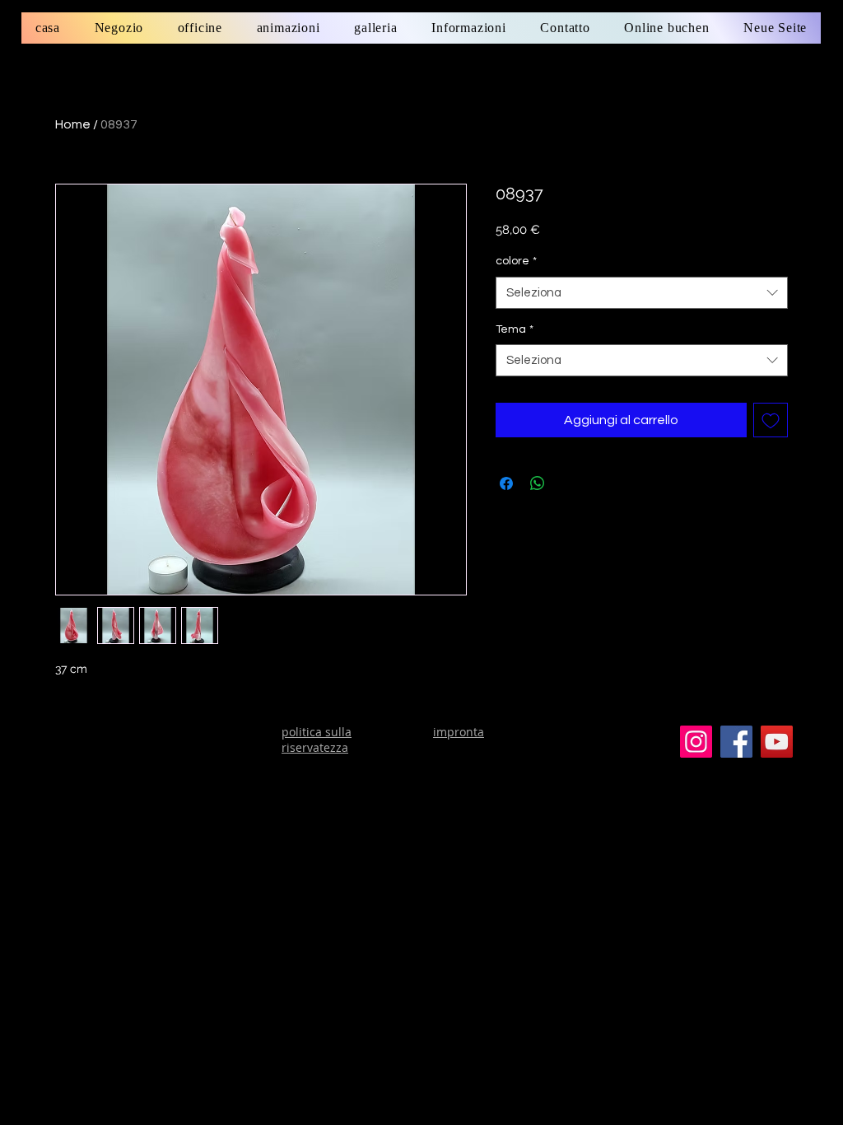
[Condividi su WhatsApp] (537, 483)
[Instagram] (696, 742)
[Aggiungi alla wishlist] (770, 420)
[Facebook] (736, 742)
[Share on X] (569, 483)
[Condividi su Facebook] (506, 483)
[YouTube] (777, 742)
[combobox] (642, 293)
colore (516, 261)
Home (73, 124)
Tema (514, 329)
